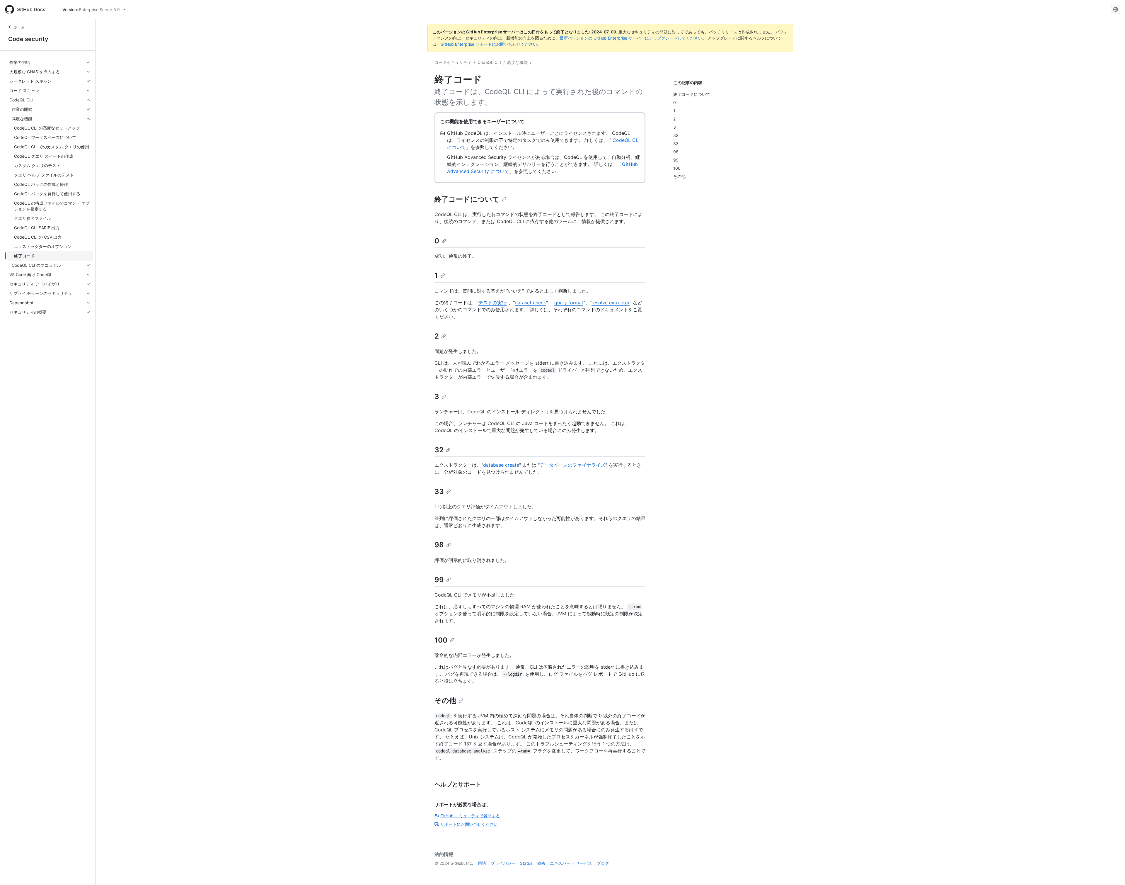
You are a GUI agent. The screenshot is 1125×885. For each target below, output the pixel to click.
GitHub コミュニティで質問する (470, 815)
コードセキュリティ (452, 62)
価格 (541, 863)
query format (568, 302)
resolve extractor (611, 302)
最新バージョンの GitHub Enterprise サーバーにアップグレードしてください (631, 37)
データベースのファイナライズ (572, 465)
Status (526, 863)
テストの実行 (492, 302)
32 (439, 450)
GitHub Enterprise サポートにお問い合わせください (489, 44)
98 (439, 545)
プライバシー (503, 863)
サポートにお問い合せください (469, 824)
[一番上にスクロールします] (1112, 872)
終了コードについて (467, 199)
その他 (445, 700)
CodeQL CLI (489, 62)
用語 (482, 863)
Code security (28, 39)
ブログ (603, 863)
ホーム (19, 27)
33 (439, 491)
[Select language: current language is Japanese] (1115, 9)
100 (440, 640)
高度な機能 (517, 62)
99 (439, 579)
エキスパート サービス (571, 863)
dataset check (530, 302)
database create (501, 465)
